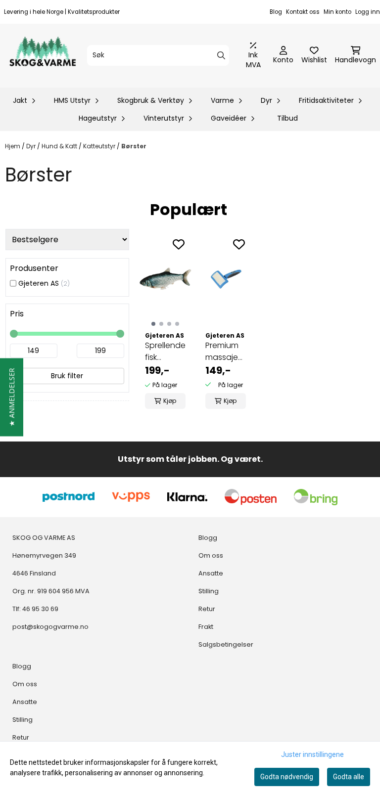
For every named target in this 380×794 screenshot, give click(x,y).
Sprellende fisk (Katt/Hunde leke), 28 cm (165, 351)
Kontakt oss (303, 12)
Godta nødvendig (286, 777)
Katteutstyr (100, 146)
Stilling (22, 719)
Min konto (337, 12)
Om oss (24, 684)
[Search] (221, 55)
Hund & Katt (60, 146)
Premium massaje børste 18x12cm (221, 351)
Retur (20, 737)
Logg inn (367, 12)
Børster (133, 146)
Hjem (13, 146)
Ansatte (24, 702)
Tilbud (287, 118)
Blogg (21, 666)
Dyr (31, 146)
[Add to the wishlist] (179, 244)
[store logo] (42, 56)
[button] (11, 397)
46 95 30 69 (40, 609)
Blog (276, 12)
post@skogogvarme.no (50, 626)
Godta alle (348, 777)
